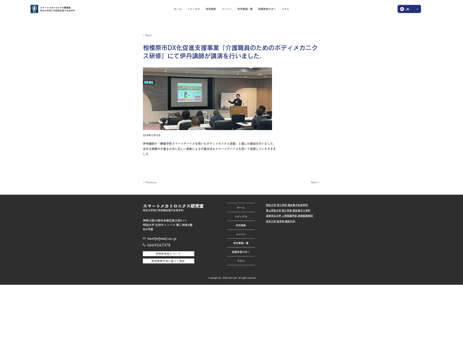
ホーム (241, 207)
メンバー (241, 234)
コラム (241, 261)
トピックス (241, 216)
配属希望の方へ (241, 252)
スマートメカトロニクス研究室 (55, 7)
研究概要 (241, 225)
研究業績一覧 (241, 243)
